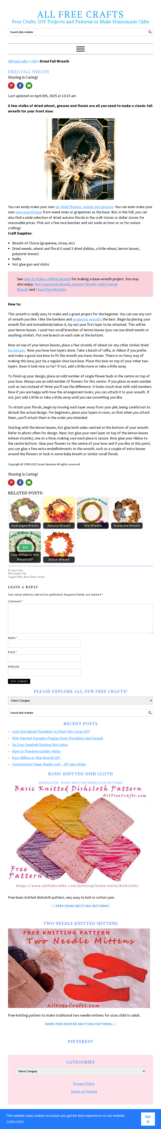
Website (13, 666)
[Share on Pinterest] (11, 85)
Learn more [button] (15, 1121)
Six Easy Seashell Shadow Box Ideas (40, 744)
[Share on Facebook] (20, 85)
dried (26, 576)
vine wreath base (29, 212)
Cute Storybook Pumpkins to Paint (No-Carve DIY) (51, 731)
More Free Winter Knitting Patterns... (80, 1024)
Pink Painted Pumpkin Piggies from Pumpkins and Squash (57, 738)
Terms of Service (84, 1091)
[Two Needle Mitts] (80, 968)
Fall (33, 61)
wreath (41, 576)
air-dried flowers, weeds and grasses (84, 206)
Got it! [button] (148, 1119)
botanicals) (16, 350)
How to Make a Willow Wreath (47, 278)
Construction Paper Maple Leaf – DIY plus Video (49, 764)
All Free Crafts (80, 14)
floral (33, 576)
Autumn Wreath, (84, 284)
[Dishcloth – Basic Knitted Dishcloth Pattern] (80, 837)
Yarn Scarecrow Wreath (52, 284)
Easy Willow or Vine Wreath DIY (36, 757)
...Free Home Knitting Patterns (80, 906)
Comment (15, 601)
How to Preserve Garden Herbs (36, 751)
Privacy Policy (84, 1083)
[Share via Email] (29, 85)
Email (12, 652)
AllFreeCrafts (18, 61)
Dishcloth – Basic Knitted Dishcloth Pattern (81, 782)
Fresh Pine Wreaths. (51, 289)
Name (13, 638)
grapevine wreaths (87, 319)
